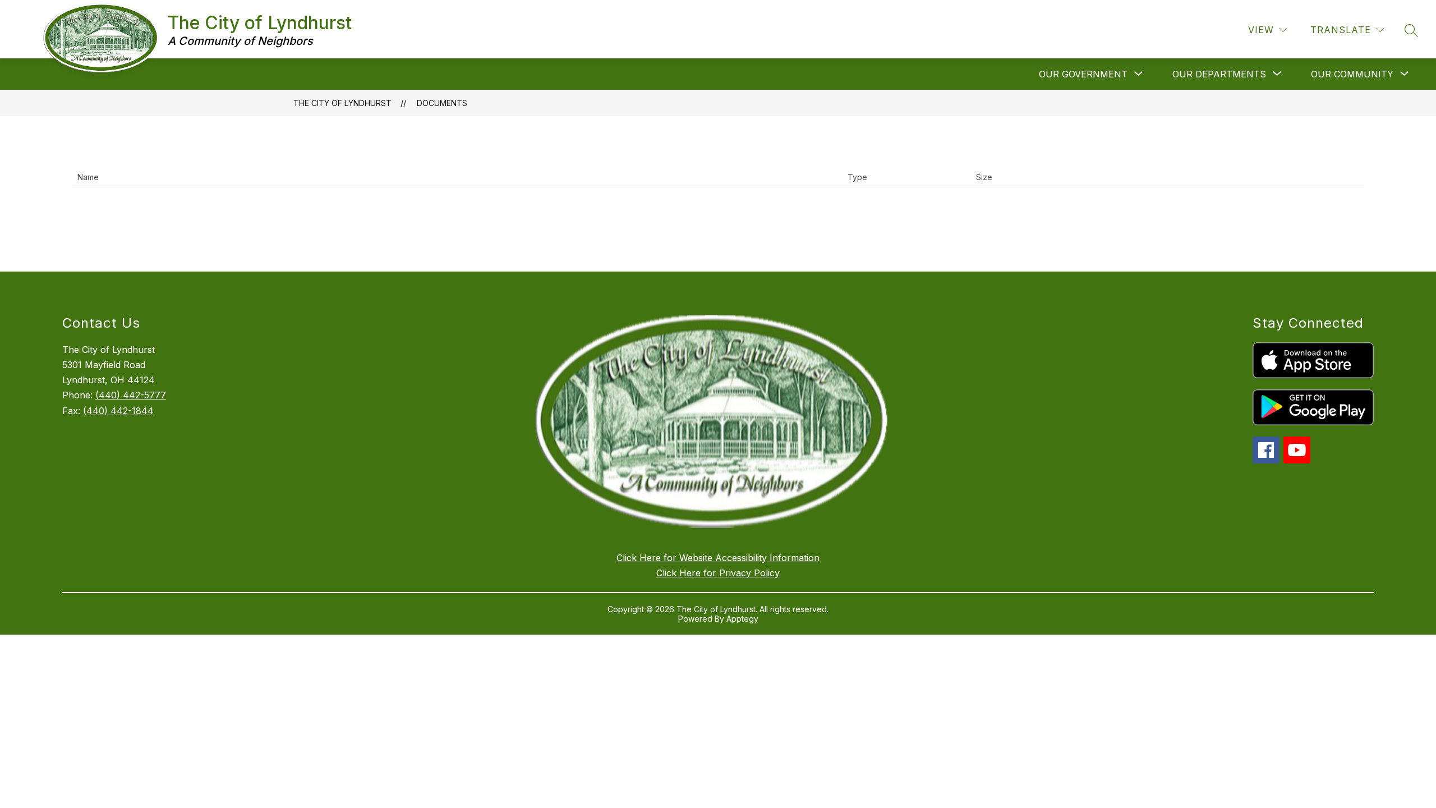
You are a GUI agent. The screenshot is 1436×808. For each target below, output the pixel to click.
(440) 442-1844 (118, 410)
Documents (442, 103)
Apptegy (742, 618)
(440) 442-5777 (130, 395)
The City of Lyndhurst (342, 103)
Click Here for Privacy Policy (718, 573)
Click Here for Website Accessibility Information (718, 557)
